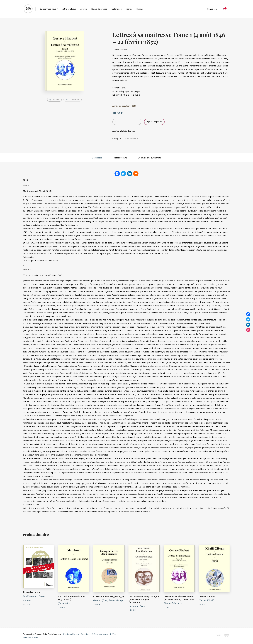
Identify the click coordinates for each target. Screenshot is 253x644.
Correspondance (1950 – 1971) (108, 596)
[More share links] (135, 173)
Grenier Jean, (101, 600)
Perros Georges (116, 600)
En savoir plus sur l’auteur (149, 157)
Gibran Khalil (206, 600)
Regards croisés (31, 592)
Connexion (212, 9)
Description (97, 157)
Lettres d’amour (207, 596)
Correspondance (130, 138)
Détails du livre (120, 157)
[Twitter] (248, 319)
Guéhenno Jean (136, 606)
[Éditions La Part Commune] (28, 9)
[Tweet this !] (123, 173)
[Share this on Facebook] (117, 173)
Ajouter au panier (154, 122)
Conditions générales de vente (94, 634)
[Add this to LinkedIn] (129, 173)
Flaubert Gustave (119, 49)
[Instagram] (248, 330)
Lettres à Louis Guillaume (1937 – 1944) (71, 598)
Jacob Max (64, 603)
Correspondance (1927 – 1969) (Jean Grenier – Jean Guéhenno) (143, 599)
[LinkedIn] (248, 324)
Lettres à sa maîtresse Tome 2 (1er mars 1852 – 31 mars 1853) (179, 598)
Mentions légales (71, 634)
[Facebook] (248, 314)
